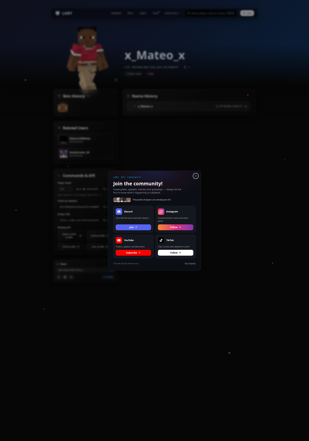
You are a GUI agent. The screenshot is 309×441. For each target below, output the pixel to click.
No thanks (190, 263)
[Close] (195, 176)
